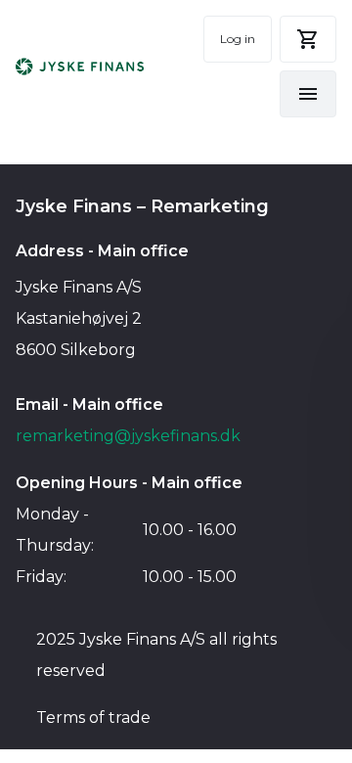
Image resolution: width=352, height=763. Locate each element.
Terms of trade (93, 717)
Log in (237, 38)
